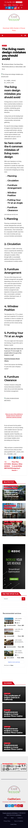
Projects (15, 488)
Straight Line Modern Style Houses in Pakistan (13, 512)
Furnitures (12, 521)
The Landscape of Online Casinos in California (12, 697)
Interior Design (19, 66)
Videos (9, 5)
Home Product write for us (8, 66)
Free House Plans (18, 64)
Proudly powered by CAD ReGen (10, 813)
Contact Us (20, 817)
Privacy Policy (7, 821)
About (12, 817)
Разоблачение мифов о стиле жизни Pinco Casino (13, 714)
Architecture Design (8, 64)
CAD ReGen (18, 815)
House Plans (15, 5)
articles (21, 5)
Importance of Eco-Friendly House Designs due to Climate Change (12, 493)
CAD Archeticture (14, 486)
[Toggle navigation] (25, 35)
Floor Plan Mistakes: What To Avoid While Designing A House (17, 466)
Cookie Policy (13, 824)
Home (5, 5)
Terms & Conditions (18, 821)
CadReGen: (14, 25)
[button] (21, 35)
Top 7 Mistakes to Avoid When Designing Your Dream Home (12, 529)
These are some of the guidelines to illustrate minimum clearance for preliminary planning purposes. (14, 415)
